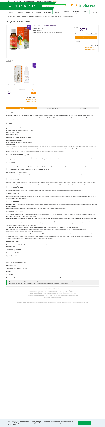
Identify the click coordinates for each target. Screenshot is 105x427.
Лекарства (20, 12)
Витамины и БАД (76, 12)
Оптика (57, 12)
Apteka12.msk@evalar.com (71, 295)
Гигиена (38, 12)
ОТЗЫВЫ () (83, 108)
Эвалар (11, 12)
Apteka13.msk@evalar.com (69, 293)
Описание (22, 108)
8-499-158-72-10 (54, 292)
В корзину (86, 38)
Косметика (29, 12)
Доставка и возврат (29, 1)
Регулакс (39, 30)
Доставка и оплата (52, 108)
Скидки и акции (84, 12)
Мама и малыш (66, 12)
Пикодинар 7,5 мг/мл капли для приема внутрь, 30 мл (21, 85)
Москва (11, 1)
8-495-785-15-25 (57, 295)
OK (84, 423)
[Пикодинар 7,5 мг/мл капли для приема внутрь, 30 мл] (21, 73)
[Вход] (80, 6)
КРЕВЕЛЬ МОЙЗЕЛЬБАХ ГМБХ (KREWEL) (53, 32)
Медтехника (47, 12)
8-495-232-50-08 (54, 293)
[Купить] (33, 93)
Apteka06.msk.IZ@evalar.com (70, 292)
